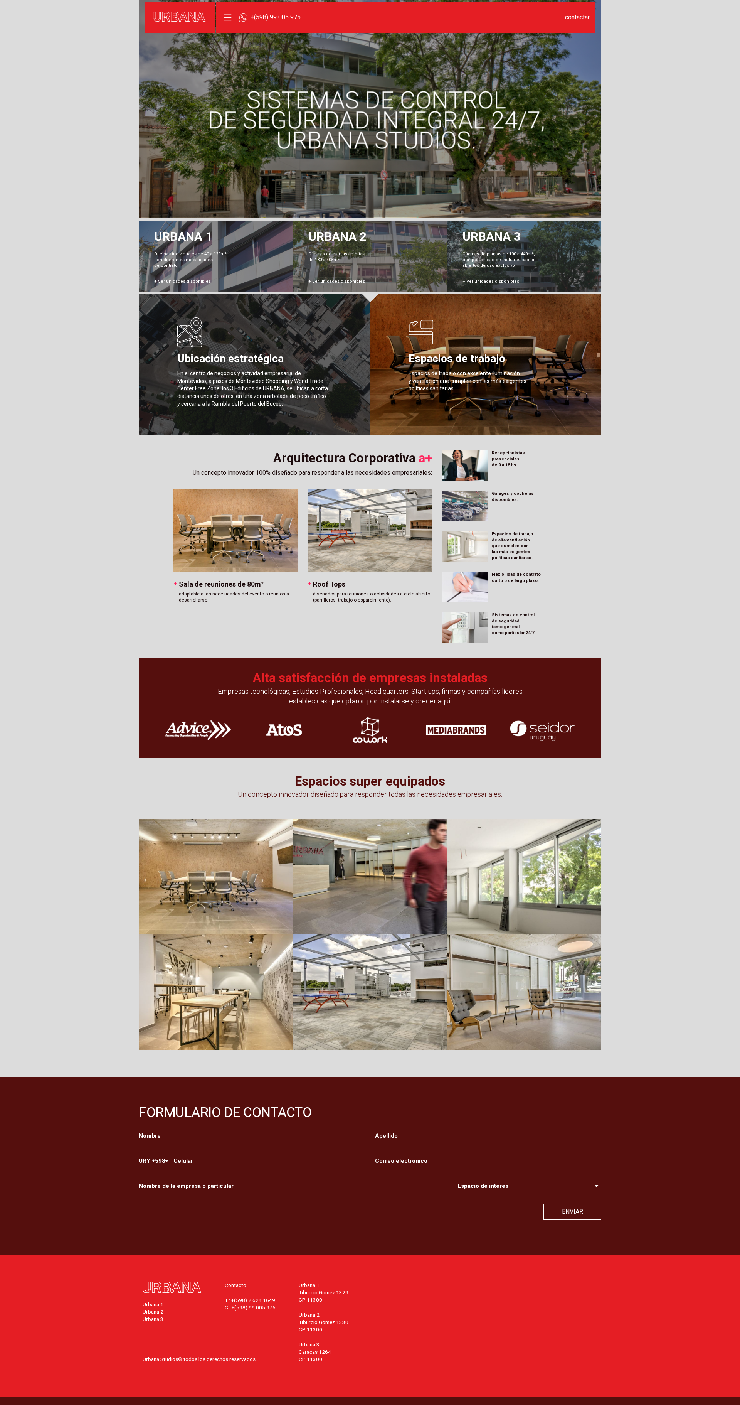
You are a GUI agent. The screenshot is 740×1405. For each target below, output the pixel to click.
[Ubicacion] (254, 364)
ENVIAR (572, 1211)
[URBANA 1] (216, 256)
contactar (577, 17)
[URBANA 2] (370, 256)
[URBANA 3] (524, 256)
